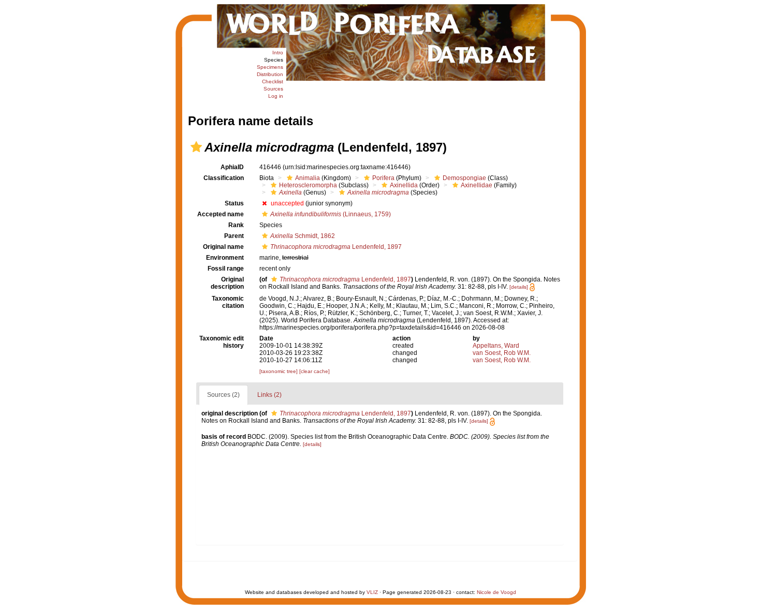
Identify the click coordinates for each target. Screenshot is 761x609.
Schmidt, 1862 (302, 236)
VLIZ (372, 592)
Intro (277, 52)
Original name (223, 246)
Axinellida (404, 185)
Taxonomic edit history (221, 342)
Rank (236, 225)
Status (234, 203)
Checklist (272, 81)
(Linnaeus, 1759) (330, 214)
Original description (227, 283)
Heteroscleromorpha (308, 185)
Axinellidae (476, 185)
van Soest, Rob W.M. (502, 353)
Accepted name (220, 214)
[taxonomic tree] (279, 371)
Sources (273, 89)
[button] (196, 147)
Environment (225, 257)
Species (273, 60)
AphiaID (232, 167)
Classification (223, 178)
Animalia (307, 178)
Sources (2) (223, 394)
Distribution (270, 74)
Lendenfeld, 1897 (336, 246)
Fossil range (226, 268)
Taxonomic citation (228, 302)
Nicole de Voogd (496, 592)
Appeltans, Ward (496, 345)
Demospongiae (464, 178)
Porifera (383, 178)
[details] (518, 287)
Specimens (270, 67)
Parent (234, 236)
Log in (275, 96)
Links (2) (269, 394)
